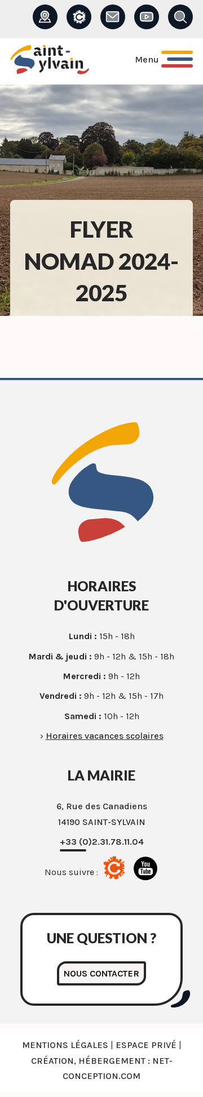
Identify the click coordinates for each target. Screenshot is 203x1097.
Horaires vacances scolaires (105, 735)
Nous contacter (101, 973)
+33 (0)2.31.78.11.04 (102, 841)
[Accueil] (49, 62)
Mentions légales (65, 1045)
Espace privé (146, 1045)
